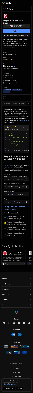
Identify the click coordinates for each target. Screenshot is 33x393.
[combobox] (16, 35)
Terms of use (17, 372)
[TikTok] (29, 323)
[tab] (7, 103)
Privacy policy (16, 376)
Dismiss (19, 388)
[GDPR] (13, 334)
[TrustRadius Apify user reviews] (17, 352)
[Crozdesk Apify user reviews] (24, 352)
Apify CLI (9, 165)
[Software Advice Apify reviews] (14, 346)
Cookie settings (9, 388)
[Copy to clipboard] (26, 134)
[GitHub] (13, 323)
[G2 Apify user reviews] (9, 352)
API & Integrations (24, 120)
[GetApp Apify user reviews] (6, 346)
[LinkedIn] (3, 323)
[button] (16, 279)
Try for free (17, 31)
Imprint (17, 368)
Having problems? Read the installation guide (14, 208)
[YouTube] (19, 323)
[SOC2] (20, 334)
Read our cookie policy (10, 384)
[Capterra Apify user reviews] (24, 346)
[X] (8, 323)
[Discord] (24, 323)
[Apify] (6, 3)
